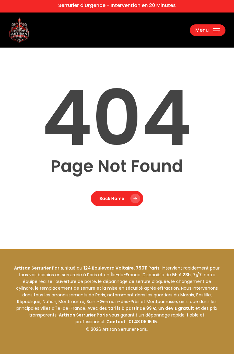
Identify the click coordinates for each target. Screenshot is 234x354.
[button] (207, 30)
